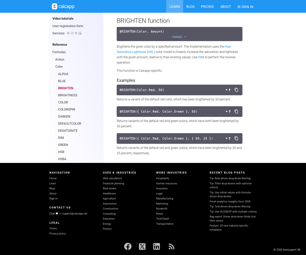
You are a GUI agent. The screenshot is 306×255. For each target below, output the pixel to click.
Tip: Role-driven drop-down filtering (230, 178)
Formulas (59, 52)
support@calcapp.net (74, 213)
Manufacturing (164, 198)
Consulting (109, 213)
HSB (61, 152)
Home (53, 178)
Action (59, 59)
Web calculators (112, 178)
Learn (52, 183)
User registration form (67, 26)
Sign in (53, 198)
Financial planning (113, 183)
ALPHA (63, 74)
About (52, 193)
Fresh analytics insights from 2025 (230, 201)
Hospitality (162, 178)
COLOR (63, 102)
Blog (52, 188)
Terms (53, 228)
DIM (61, 138)
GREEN (63, 145)
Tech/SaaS (162, 218)
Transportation (165, 223)
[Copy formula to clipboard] (236, 90)
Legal (159, 193)
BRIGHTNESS (67, 95)
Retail (159, 213)
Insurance (162, 188)
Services (59, 33)
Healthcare (109, 193)
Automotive (110, 203)
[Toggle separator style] (228, 90)
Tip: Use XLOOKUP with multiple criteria (233, 211)
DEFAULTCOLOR (69, 123)
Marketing (162, 203)
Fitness (107, 228)
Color (59, 66)
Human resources (166, 183)
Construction (110, 208)
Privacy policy (57, 233)
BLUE (62, 81)
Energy (107, 223)
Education (109, 218)
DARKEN (64, 116)
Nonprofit (161, 208)
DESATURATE (68, 130)
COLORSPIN (66, 109)
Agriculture (109, 198)
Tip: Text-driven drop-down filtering (230, 206)
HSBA (62, 159)
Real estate (109, 188)
